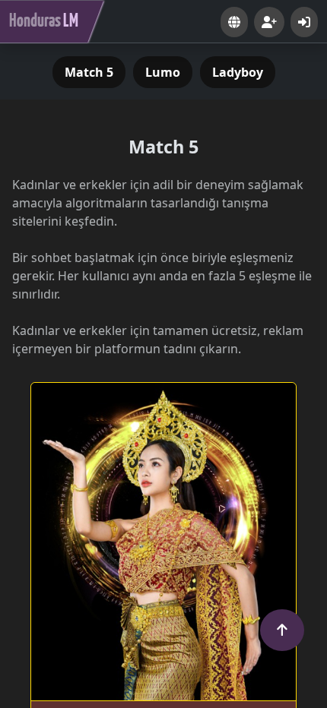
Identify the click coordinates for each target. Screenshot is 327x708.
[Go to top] (282, 630)
